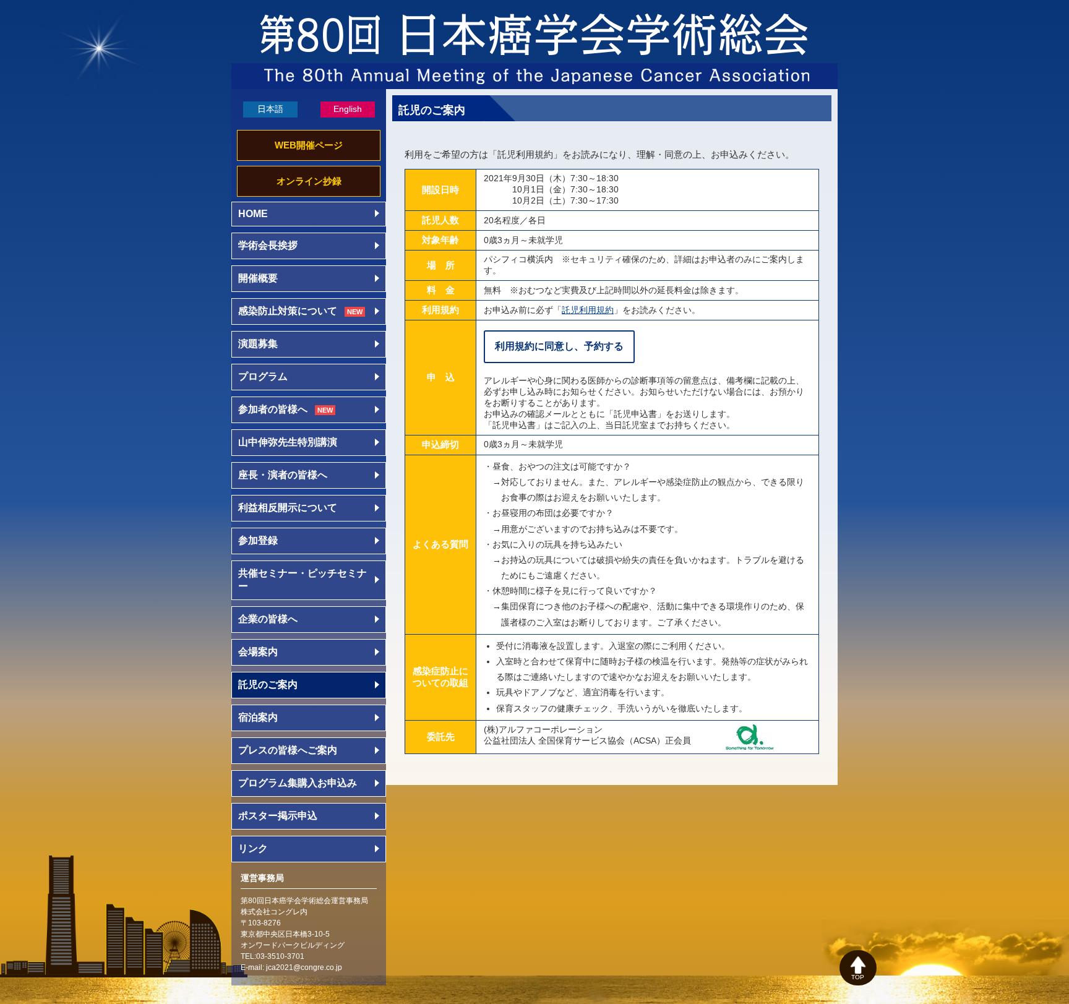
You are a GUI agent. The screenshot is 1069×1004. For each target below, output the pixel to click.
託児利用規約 (588, 310)
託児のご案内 (268, 684)
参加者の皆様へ (285, 409)
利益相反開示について (287, 507)
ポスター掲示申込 (277, 815)
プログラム (263, 376)
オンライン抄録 (309, 181)
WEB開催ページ (309, 145)
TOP (857, 977)
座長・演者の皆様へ (282, 475)
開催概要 (258, 278)
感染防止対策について (300, 311)
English (347, 109)
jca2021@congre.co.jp (304, 967)
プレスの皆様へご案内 (287, 750)
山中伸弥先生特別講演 (287, 442)
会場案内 (258, 651)
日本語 (270, 109)
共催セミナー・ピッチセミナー (302, 579)
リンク (253, 848)
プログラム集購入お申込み (297, 783)
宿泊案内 (258, 717)
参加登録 (258, 540)
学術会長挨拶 (268, 245)
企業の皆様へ (268, 619)
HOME (253, 213)
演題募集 (258, 343)
